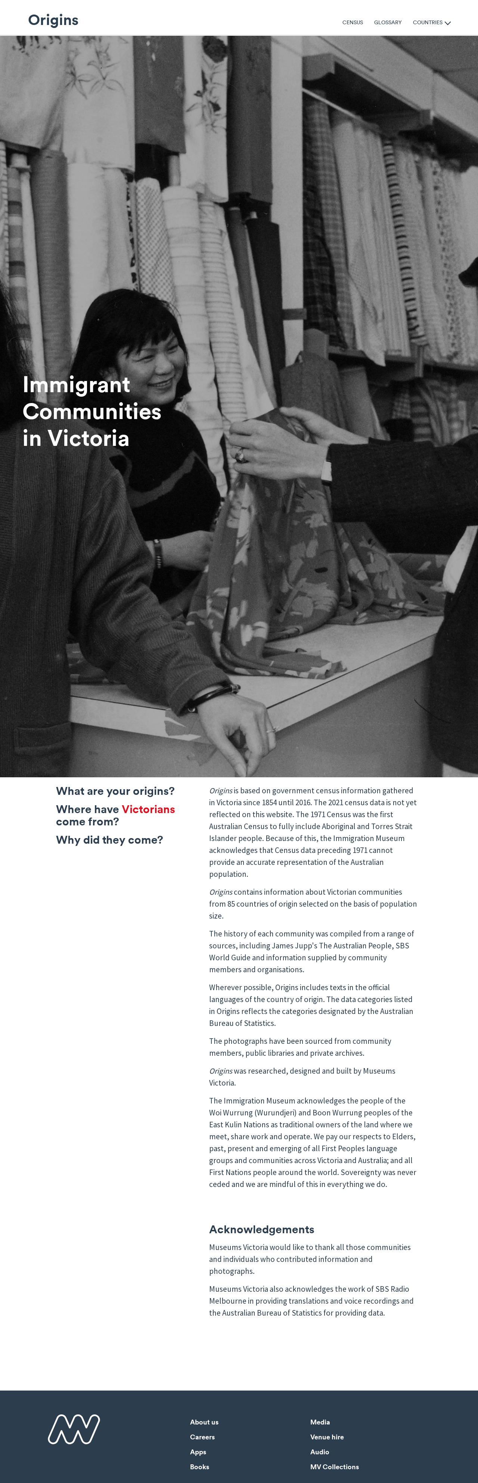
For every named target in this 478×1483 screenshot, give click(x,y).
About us (204, 1421)
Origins (53, 19)
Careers (202, 1436)
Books (199, 1466)
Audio (319, 1451)
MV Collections (334, 1466)
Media (320, 1421)
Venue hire (327, 1436)
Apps (198, 1451)
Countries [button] (428, 21)
